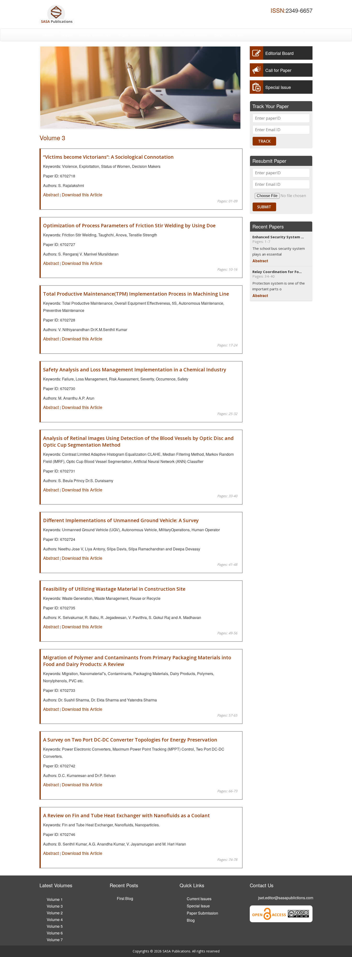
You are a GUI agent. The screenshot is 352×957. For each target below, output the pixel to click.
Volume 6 (55, 933)
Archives (166, 35)
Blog (218, 35)
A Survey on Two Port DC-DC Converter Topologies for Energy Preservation (130, 739)
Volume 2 (55, 913)
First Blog (125, 898)
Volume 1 (55, 899)
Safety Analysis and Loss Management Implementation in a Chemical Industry (134, 369)
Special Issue (198, 906)
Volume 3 (55, 906)
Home (48, 35)
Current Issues (194, 35)
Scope (66, 35)
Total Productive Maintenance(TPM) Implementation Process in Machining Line (136, 294)
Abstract (51, 194)
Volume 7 (55, 939)
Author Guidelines (95, 35)
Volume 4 (55, 919)
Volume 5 (55, 926)
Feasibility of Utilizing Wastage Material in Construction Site (114, 589)
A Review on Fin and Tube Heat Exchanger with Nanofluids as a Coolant (126, 815)
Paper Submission (134, 35)
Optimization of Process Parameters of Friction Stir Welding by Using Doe (129, 225)
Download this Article (82, 194)
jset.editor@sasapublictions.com (285, 897)
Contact (237, 35)
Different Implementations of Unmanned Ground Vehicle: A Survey (121, 520)
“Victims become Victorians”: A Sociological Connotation (108, 157)
